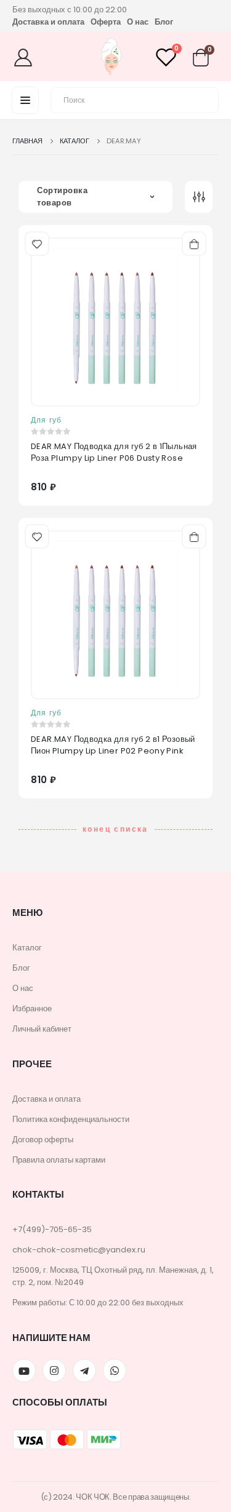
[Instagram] (54, 1370)
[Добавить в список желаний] (36, 242)
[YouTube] (24, 1370)
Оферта (106, 22)
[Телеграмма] (84, 1370)
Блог (164, 22)
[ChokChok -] (112, 58)
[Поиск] (202, 98)
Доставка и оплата (48, 22)
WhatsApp (114, 1370)
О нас (137, 22)
